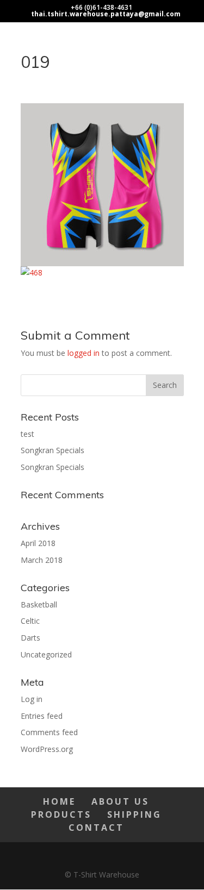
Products (61, 814)
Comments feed (49, 732)
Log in (31, 699)
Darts (30, 637)
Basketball (39, 604)
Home (59, 801)
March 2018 (42, 560)
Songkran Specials (52, 450)
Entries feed (42, 716)
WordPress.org (47, 749)
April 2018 (38, 543)
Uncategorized (46, 654)
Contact (96, 827)
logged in (83, 353)
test (27, 434)
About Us (120, 801)
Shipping (134, 814)
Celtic (30, 621)
